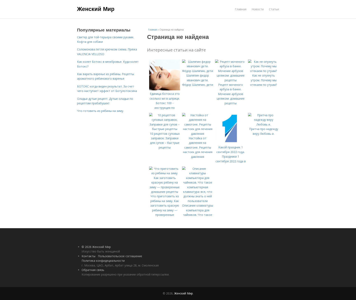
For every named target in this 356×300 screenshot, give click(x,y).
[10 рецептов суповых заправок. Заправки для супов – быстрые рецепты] (164, 129)
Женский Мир (96, 9)
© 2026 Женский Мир (96, 247)
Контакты (88, 256)
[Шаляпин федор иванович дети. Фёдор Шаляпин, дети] (197, 71)
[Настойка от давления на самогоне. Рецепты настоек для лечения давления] (197, 134)
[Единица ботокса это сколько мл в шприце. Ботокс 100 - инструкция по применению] (164, 89)
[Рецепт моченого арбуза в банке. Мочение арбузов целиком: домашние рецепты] (230, 80)
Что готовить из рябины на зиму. (100, 111)
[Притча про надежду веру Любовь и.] (263, 124)
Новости (258, 9)
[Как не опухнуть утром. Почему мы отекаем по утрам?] (263, 71)
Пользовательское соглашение (120, 256)
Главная (240, 9)
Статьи (274, 9)
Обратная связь (93, 270)
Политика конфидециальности (103, 261)
